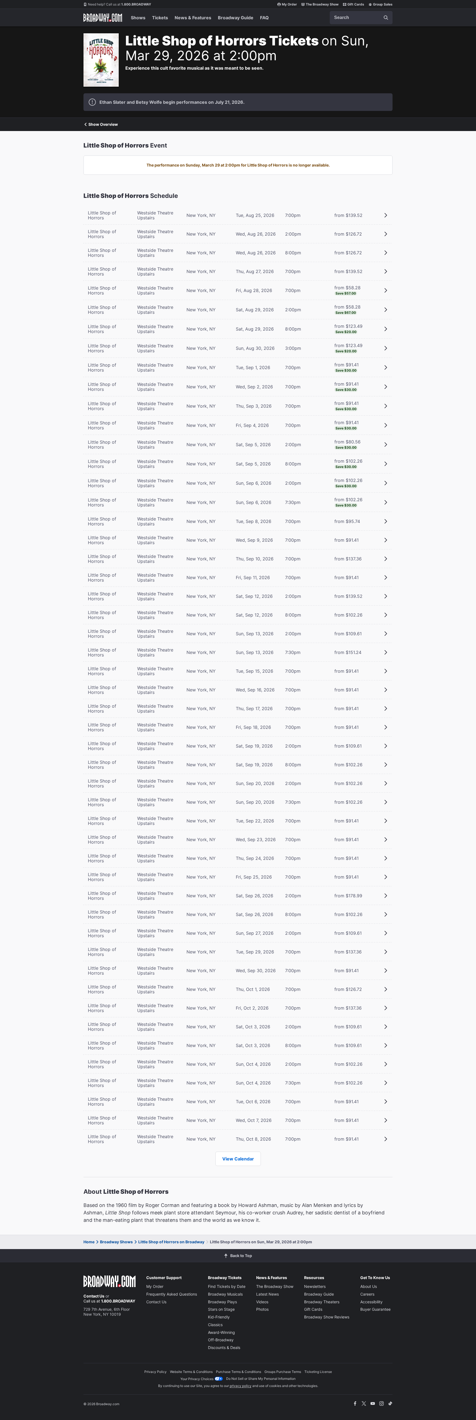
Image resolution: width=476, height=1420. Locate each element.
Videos (262, 1301)
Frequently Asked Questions (171, 1294)
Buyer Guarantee (375, 1309)
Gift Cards (355, 4)
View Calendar (238, 1159)
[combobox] (361, 17)
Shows (138, 17)
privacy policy (240, 1386)
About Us (368, 1286)
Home (88, 1241)
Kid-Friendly (219, 1317)
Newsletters (315, 1286)
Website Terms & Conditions (191, 1372)
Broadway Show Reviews (326, 1317)
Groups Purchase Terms (282, 1372)
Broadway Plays (222, 1301)
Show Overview (103, 124)
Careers (367, 1294)
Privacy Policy (155, 1372)
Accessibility (371, 1301)
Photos (262, 1309)
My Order (289, 4)
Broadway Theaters (321, 1301)
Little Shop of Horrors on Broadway (171, 1241)
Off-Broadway (221, 1339)
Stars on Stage (221, 1309)
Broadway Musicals (225, 1294)
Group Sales (383, 4)
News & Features (193, 17)
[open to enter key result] (386, 17)
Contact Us (93, 1296)
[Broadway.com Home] (102, 17)
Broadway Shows (116, 1241)
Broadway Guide (235, 17)
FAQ (264, 17)
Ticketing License (318, 1372)
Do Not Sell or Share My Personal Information (261, 1379)
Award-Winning (221, 1332)
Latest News (267, 1294)
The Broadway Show (322, 4)
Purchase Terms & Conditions (238, 1372)
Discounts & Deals (224, 1347)
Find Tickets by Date (226, 1286)
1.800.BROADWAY (119, 4)
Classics (215, 1324)
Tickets (160, 17)
